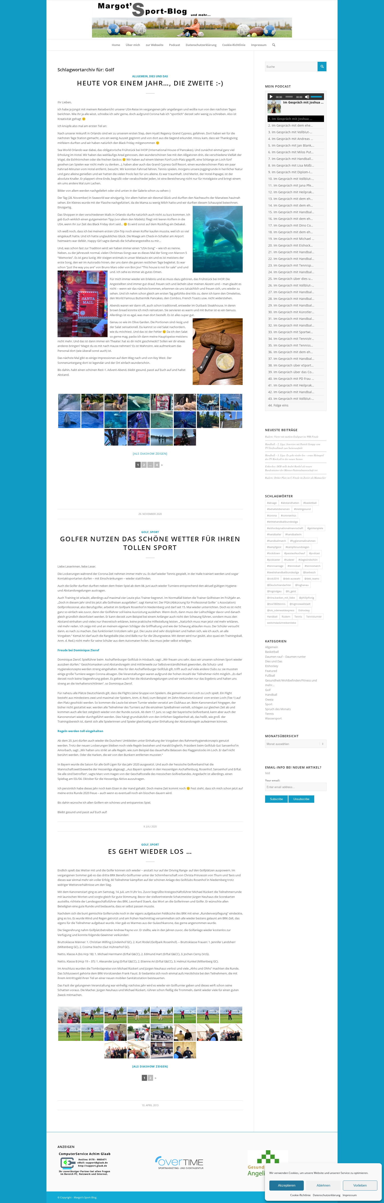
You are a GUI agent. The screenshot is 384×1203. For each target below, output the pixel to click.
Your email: (272, 780)
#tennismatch (312, 566)
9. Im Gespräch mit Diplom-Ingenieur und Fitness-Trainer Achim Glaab (291, 172)
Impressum (350, 1195)
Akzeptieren (286, 1185)
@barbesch (309, 572)
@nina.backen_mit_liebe (281, 597)
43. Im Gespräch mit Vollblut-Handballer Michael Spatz (291, 398)
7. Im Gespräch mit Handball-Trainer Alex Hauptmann (291, 159)
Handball (272, 616)
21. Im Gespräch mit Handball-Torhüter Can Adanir (291, 252)
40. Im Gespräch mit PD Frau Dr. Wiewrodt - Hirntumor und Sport (291, 378)
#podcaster (273, 559)
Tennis (298, 616)
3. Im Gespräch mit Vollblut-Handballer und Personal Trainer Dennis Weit (291, 132)
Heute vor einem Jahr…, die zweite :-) (150, 83)
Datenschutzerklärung (326, 1195)
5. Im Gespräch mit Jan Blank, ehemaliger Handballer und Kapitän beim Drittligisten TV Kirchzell (291, 145)
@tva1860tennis (276, 603)
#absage (272, 502)
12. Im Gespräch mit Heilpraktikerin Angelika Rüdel (291, 192)
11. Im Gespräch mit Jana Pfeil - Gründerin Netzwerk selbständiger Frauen (291, 185)
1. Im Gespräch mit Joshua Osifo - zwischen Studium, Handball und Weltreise (291, 119)
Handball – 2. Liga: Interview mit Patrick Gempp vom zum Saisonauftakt (292, 446)
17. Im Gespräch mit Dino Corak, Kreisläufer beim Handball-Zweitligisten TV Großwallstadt (291, 225)
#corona (272, 515)
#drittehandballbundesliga (282, 521)
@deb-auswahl (291, 578)
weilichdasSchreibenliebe (281, 622)
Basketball (272, 652)
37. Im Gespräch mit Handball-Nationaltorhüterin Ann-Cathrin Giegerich (291, 359)
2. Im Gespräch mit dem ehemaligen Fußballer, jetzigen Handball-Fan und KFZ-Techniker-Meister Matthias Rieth (291, 125)
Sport (154, 532)
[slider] (317, 96)
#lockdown (273, 553)
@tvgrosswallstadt (300, 603)
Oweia (269, 699)
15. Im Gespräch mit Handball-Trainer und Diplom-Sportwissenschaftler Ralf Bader (291, 212)
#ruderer (289, 559)
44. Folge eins (278, 405)
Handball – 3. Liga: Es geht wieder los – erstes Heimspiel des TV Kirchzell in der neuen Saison (294, 457)
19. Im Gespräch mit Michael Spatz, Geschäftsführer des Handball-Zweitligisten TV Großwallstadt (291, 239)
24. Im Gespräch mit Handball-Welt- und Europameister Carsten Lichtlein (291, 272)
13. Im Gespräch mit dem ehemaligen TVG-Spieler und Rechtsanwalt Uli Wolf (291, 199)
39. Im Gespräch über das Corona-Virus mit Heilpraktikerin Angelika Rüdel (291, 372)
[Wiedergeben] (271, 97)
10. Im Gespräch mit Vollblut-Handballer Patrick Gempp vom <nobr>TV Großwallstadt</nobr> (291, 179)
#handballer (274, 534)
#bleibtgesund (302, 509)
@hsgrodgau (274, 591)
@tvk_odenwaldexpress (280, 610)
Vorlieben (360, 1185)
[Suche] (272, 44)
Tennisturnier (314, 616)
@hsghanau (302, 585)
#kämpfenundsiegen (297, 547)
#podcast (314, 553)
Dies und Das (158, 76)
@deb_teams (311, 578)
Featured (271, 671)
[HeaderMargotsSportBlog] (192, 19)
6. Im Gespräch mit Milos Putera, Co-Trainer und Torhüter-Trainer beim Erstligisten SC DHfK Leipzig (291, 152)
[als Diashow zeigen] (150, 454)
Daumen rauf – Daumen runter (285, 657)
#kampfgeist (274, 547)
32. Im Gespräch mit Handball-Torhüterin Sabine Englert (291, 325)
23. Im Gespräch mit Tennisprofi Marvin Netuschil (291, 265)
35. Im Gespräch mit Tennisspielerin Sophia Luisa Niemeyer (291, 345)
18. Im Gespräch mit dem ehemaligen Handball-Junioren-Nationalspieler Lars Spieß (291, 232)
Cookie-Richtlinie (300, 1195)
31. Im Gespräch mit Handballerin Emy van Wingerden (291, 319)
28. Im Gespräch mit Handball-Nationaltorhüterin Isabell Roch (291, 299)
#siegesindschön (308, 559)
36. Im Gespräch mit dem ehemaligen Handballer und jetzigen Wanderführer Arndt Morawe (291, 352)
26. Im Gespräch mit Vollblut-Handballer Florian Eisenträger (291, 285)
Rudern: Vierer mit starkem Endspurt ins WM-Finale (291, 436)
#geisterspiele (315, 528)
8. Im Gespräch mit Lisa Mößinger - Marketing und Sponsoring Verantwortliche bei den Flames (291, 165)
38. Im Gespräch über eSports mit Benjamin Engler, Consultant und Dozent (291, 365)
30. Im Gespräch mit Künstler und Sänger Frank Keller (291, 312)
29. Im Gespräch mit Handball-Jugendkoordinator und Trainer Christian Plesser (291, 305)
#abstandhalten (290, 502)
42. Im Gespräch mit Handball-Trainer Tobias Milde (291, 392)
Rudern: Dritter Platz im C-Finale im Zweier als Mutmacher (295, 477)
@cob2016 (273, 578)
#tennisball (294, 566)
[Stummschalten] (307, 97)
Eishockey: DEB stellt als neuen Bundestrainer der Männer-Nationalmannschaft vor (291, 468)
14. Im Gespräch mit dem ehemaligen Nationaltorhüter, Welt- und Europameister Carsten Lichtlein (291, 205)
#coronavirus (288, 515)
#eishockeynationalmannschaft (285, 528)
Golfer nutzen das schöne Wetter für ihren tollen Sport (150, 543)
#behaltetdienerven (278, 509)
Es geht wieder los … (150, 851)
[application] (296, 96)
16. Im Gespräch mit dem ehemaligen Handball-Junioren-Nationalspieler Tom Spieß (291, 219)
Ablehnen (323, 1185)
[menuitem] (116, 44)
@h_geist (291, 591)
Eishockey (304, 610)
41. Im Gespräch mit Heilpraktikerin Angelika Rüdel (291, 385)
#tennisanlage (275, 566)
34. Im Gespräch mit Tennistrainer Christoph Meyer (291, 339)
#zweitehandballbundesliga (283, 572)
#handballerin (293, 534)
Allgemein (140, 76)
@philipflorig (306, 597)
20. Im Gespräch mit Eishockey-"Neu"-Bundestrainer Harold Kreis (291, 245)
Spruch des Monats (278, 709)
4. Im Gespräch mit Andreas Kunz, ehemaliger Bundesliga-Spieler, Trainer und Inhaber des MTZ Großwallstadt (291, 139)
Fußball (270, 675)
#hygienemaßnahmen (303, 540)
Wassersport (273, 718)
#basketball (310, 502)
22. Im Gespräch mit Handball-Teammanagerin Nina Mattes (291, 259)
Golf (145, 532)
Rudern (286, 616)
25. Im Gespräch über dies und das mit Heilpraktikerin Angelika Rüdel (291, 279)
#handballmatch (276, 540)
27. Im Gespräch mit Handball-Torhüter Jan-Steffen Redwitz (291, 292)
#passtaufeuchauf (294, 553)
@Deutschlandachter (279, 585)
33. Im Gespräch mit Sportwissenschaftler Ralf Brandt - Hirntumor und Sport (291, 332)
